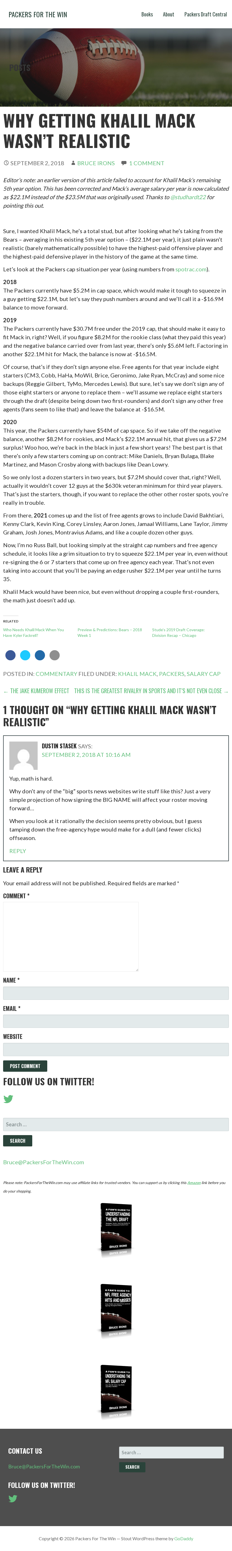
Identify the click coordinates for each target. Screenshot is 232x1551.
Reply (17, 850)
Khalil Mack (137, 673)
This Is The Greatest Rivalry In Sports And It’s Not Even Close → (151, 690)
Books (147, 14)
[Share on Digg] (40, 658)
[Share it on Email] (55, 658)
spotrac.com (191, 269)
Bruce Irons (96, 163)
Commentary (56, 673)
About (168, 14)
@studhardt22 (188, 197)
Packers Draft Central (205, 14)
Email (11, 1008)
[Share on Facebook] (10, 658)
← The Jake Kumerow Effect (36, 690)
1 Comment (146, 163)
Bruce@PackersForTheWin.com (43, 1162)
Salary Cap (204, 673)
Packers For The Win (37, 14)
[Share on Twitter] (25, 658)
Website (12, 1036)
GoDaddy (183, 1538)
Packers (171, 673)
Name (11, 980)
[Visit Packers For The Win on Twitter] (8, 1100)
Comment (16, 895)
